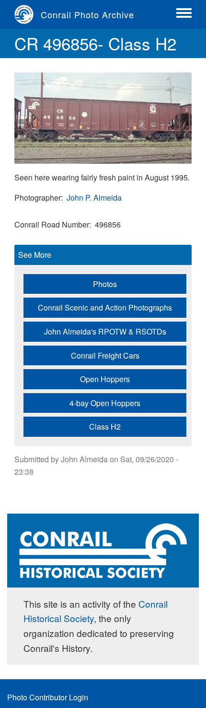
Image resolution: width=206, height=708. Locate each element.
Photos (105, 283)
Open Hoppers (105, 378)
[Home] (27, 14)
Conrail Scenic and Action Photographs (105, 307)
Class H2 (105, 426)
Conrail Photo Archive (87, 14)
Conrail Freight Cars (105, 355)
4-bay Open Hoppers (104, 402)
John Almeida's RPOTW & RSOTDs (105, 331)
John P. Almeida (94, 197)
